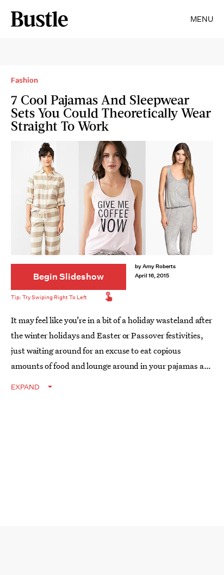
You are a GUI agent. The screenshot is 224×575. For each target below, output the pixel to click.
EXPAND (25, 387)
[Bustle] (39, 19)
